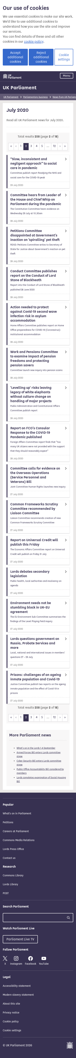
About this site (11, 1003)
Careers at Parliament (16, 831)
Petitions (8, 822)
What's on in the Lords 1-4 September (36, 748)
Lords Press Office (13, 849)
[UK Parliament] (12, 76)
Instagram (16, 963)
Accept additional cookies (15, 57)
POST (6, 893)
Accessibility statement (17, 985)
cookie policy (33, 42)
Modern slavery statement (18, 994)
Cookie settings (64, 57)
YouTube (44, 963)
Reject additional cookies (41, 57)
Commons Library (13, 875)
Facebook (30, 963)
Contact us (9, 858)
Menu (66, 75)
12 (54, 146)
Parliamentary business (35, 97)
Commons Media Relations (18, 840)
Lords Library (10, 884)
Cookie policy (11, 1021)
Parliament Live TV (20, 939)
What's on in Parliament (17, 813)
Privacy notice (11, 1012)
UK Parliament (20, 87)
